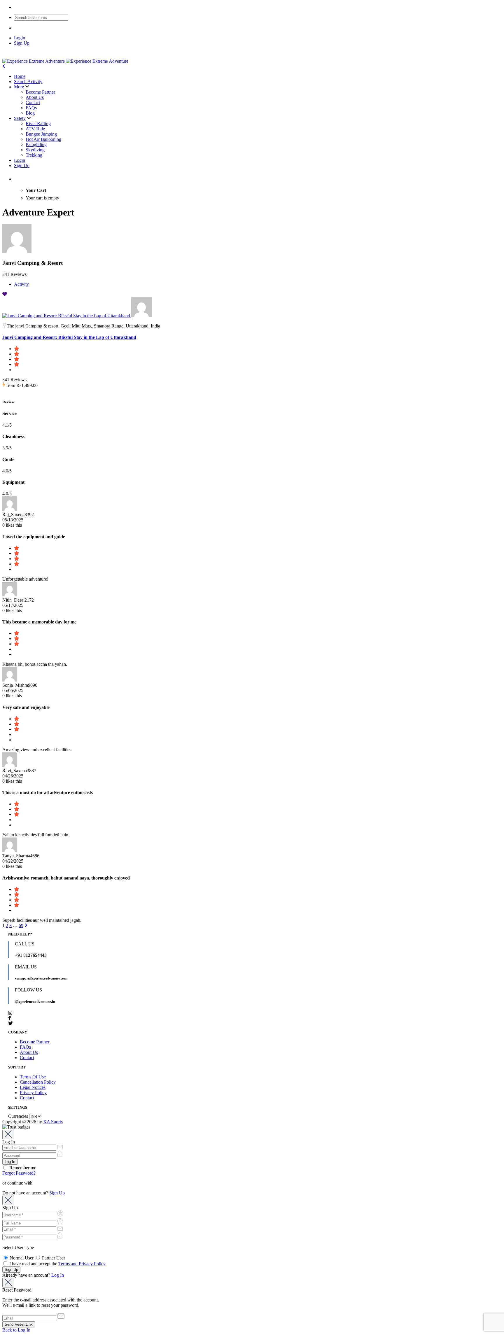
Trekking (34, 155)
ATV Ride (35, 128)
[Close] (8, 1134)
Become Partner (40, 92)
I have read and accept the (57, 1263)
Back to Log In (16, 1329)
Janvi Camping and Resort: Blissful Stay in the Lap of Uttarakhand (69, 337)
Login (19, 37)
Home (19, 76)
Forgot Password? (19, 1173)
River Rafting (38, 123)
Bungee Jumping (41, 134)
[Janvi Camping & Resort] (141, 315)
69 (21, 925)
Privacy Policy (33, 1092)
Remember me (22, 1167)
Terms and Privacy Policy (82, 1263)
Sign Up (21, 43)
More (19, 86)
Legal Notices (33, 1087)
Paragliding (36, 144)
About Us (35, 97)
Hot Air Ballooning (43, 139)
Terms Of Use (33, 1076)
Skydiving (35, 149)
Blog (30, 113)
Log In (57, 1275)
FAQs (31, 107)
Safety (20, 118)
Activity (21, 284)
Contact (33, 102)
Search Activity (28, 81)
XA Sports (53, 1121)
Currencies (18, 1116)
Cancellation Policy (38, 1082)
